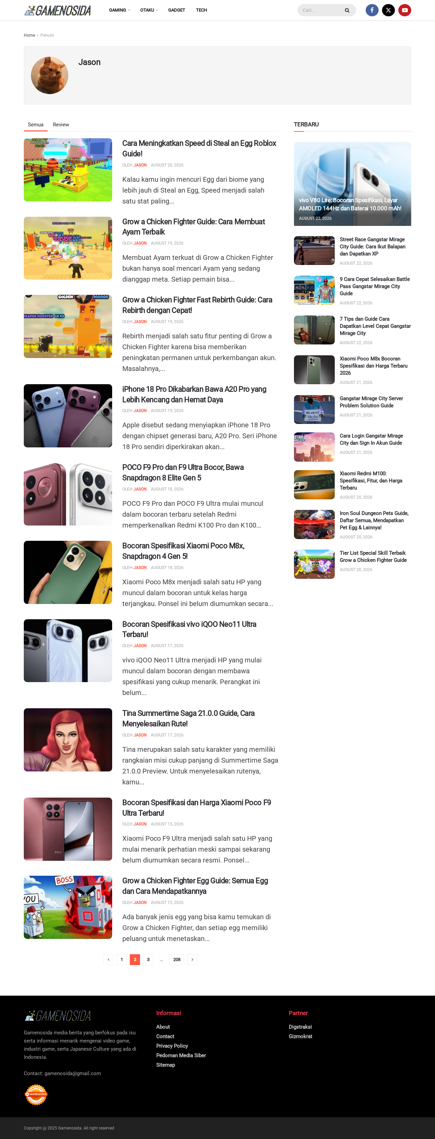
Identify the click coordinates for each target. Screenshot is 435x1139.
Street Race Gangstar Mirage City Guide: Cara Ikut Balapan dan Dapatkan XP (372, 246)
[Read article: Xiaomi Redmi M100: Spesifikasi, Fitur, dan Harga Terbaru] (314, 484)
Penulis (47, 35)
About (163, 1027)
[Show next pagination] (192, 959)
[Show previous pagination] (108, 959)
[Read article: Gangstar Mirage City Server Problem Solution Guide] (314, 409)
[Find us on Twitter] (388, 10)
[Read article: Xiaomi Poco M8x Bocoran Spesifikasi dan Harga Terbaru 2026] (314, 370)
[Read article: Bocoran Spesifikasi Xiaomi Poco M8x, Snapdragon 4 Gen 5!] (68, 572)
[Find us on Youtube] (404, 10)
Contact (165, 1036)
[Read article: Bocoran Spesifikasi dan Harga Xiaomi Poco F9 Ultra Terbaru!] (68, 829)
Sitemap (165, 1065)
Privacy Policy (172, 1046)
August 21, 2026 (356, 382)
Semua (36, 125)
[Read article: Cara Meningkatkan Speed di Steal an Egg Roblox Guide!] (68, 169)
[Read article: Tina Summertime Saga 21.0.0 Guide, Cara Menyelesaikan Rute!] (68, 739)
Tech (201, 10)
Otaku (147, 10)
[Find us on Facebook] (372, 10)
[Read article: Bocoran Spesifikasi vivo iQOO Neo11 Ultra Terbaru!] (68, 650)
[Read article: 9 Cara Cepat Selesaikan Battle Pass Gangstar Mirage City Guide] (314, 290)
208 (176, 959)
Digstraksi (300, 1027)
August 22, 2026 (315, 218)
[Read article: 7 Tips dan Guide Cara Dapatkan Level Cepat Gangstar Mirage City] (314, 330)
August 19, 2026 (167, 243)
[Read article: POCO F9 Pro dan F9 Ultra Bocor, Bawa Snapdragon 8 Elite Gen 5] (68, 494)
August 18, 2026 (167, 489)
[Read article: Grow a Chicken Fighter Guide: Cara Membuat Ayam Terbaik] (68, 248)
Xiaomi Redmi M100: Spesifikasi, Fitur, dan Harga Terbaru (371, 480)
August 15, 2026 (167, 824)
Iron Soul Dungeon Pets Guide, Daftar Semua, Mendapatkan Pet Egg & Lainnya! (374, 520)
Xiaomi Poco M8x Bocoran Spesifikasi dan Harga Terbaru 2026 (373, 366)
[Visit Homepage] (58, 10)
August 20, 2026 (167, 165)
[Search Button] (348, 10)
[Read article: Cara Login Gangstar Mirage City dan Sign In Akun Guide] (314, 447)
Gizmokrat (300, 1036)
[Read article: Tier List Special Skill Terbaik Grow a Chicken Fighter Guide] (314, 564)
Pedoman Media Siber (181, 1055)
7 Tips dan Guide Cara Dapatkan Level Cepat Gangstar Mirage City (375, 326)
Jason (140, 165)
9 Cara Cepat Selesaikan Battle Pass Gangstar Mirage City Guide (375, 286)
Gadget (176, 10)
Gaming (117, 10)
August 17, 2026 (167, 645)
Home (29, 35)
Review (61, 125)
